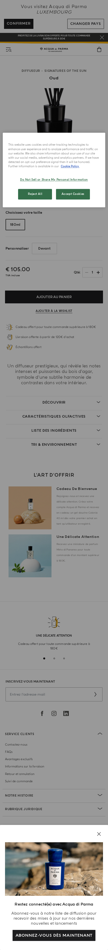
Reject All (35, 194)
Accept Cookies (73, 194)
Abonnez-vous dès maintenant (54, 935)
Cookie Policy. (70, 166)
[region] (54, 170)
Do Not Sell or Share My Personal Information (54, 180)
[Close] (99, 834)
